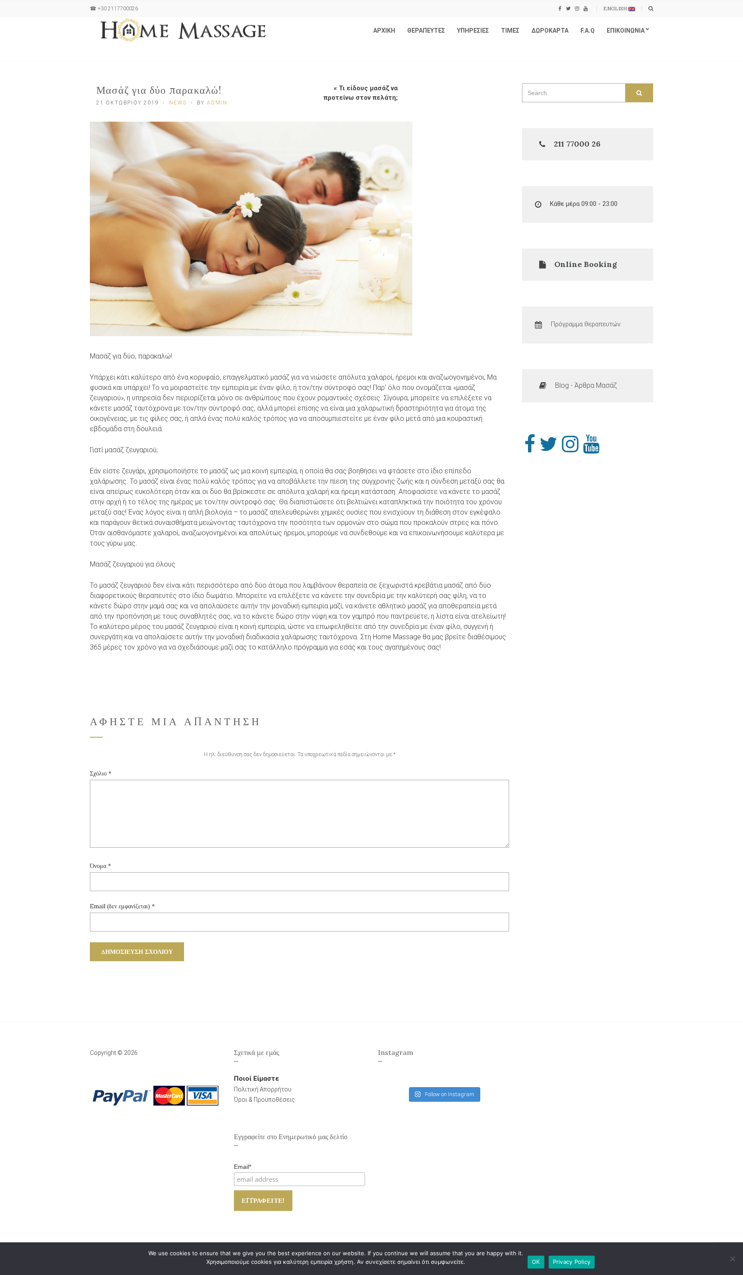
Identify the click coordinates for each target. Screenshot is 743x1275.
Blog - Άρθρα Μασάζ (586, 385)
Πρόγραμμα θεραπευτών (585, 324)
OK (536, 1261)
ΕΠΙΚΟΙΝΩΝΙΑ (626, 30)
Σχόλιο (100, 773)
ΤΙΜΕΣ (510, 30)
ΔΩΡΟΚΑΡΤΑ (549, 30)
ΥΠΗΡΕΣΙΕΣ (473, 30)
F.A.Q (587, 30)
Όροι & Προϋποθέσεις (264, 1099)
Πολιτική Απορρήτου (263, 1089)
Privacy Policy (572, 1261)
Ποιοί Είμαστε (256, 1078)
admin (217, 103)
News (178, 103)
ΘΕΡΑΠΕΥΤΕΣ (426, 30)
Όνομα (100, 866)
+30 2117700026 (118, 9)
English (615, 8)
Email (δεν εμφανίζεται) (122, 906)
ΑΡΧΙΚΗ (384, 30)
